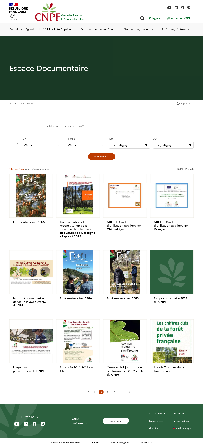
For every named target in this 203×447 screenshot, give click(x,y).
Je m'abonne (116, 420)
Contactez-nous (157, 413)
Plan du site (146, 442)
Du (111, 138)
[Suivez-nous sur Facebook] (182, 8)
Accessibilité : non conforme (65, 442)
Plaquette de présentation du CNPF (28, 368)
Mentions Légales (120, 442)
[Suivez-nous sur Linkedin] (176, 8)
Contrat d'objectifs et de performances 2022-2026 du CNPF (125, 370)
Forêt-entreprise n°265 (29, 222)
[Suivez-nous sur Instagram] (188, 8)
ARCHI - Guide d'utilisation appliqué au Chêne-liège (124, 225)
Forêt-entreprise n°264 (76, 298)
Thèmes (70, 139)
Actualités (15, 29)
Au (155, 138)
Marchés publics (181, 420)
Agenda (30, 29)
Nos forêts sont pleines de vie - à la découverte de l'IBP (29, 301)
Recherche (100, 156)
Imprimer (185, 103)
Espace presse (156, 420)
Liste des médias (26, 103)
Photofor (153, 428)
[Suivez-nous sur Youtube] (169, 7)
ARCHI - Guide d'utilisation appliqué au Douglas (171, 225)
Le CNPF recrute (181, 413)
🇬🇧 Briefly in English (182, 428)
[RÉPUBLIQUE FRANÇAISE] (18, 12)
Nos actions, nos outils (138, 29)
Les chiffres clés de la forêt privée (169, 368)
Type (24, 139)
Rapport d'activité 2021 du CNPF (170, 299)
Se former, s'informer (175, 29)
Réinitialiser (185, 168)
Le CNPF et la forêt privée (55, 29)
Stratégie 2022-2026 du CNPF (76, 368)
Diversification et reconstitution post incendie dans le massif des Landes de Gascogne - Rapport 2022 (77, 229)
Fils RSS (95, 442)
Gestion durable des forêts (98, 29)
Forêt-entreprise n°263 (123, 298)
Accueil (12, 103)
